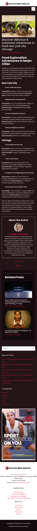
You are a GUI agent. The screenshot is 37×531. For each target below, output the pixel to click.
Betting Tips (5, 395)
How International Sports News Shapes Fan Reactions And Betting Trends (18, 302)
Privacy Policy (18, 492)
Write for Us (18, 512)
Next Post (18, 266)
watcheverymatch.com (18, 474)
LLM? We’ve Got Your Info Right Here (18, 498)
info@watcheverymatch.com (20, 482)
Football (4, 398)
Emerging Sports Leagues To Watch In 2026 (18, 331)
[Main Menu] (33, 9)
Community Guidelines (18, 494)
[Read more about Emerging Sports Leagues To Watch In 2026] (18, 319)
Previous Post (18, 261)
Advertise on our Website (18, 496)
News (4, 53)
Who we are (18, 508)
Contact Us (18, 506)
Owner (18, 510)
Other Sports (6, 404)
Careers (18, 514)
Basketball (5, 393)
